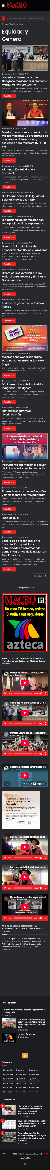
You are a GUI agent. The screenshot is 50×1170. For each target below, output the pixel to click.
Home (6, 24)
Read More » (9, 96)
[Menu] (3, 6)
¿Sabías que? (10, 518)
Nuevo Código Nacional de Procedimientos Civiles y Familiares (24, 248)
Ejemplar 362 (21, 1092)
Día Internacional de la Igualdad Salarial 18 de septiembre (23, 197)
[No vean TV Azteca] (9, 1038)
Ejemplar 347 (8, 1079)
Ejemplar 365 (33, 1092)
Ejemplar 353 (8, 1083)
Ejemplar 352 (34, 1079)
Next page (38, 576)
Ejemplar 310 (21, 1070)
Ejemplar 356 (34, 1083)
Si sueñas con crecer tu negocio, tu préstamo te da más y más (24, 1011)
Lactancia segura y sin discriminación (16, 412)
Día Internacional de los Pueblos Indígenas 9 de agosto (23, 386)
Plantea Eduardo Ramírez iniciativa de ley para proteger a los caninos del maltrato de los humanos (32, 1137)
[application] (25, 683)
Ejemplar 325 (8, 1074)
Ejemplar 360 (34, 1087)
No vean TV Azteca (26, 1034)
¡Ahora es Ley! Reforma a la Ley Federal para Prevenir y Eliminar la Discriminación (24, 276)
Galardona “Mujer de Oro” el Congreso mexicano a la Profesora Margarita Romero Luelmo (24, 81)
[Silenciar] (40, 693)
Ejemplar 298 (8, 1070)
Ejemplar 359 (21, 1087)
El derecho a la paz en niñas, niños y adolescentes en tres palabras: (24, 493)
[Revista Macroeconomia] (16, 5)
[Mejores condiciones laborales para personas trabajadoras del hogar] (25, 338)
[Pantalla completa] (44, 693)
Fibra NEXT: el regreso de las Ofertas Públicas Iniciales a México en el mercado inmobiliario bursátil (30, 1110)
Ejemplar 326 (21, 1074)
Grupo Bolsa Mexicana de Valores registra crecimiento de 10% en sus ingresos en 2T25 (33, 1123)
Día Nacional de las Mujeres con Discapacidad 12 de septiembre (23, 221)
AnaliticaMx (25, 1158)
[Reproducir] (5, 693)
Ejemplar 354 (21, 1083)
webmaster (8, 74)
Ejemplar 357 (8, 1087)
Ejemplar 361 (8, 1092)
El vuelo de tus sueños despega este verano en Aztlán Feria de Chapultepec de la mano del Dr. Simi (32, 1023)
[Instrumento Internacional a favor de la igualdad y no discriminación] (25, 446)
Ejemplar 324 (34, 1070)
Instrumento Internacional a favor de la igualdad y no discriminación (24, 466)
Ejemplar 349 (21, 1079)
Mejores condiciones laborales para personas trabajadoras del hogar (23, 360)
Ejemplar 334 (34, 1074)
